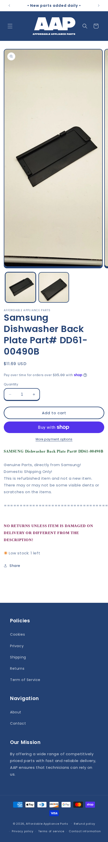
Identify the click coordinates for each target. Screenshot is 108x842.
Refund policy (84, 824)
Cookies (17, 634)
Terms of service (51, 831)
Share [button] (15, 565)
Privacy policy (22, 831)
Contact (18, 723)
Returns (17, 668)
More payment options (54, 439)
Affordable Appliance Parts (47, 823)
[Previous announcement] (9, 5)
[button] (10, 26)
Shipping (18, 657)
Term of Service (25, 679)
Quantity (11, 384)
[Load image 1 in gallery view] (20, 287)
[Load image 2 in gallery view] (53, 287)
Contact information (85, 831)
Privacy (17, 645)
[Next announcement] (98, 5)
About (15, 712)
